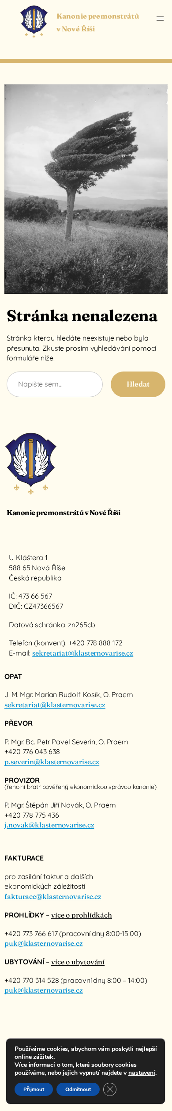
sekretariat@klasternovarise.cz (82, 652)
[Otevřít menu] (160, 18)
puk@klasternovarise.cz (43, 943)
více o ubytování (78, 961)
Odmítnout (78, 1089)
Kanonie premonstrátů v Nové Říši (63, 512)
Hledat (138, 383)
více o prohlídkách (81, 914)
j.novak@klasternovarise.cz (49, 824)
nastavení (141, 1073)
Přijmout (33, 1089)
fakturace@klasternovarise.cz (52, 896)
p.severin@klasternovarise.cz (51, 761)
